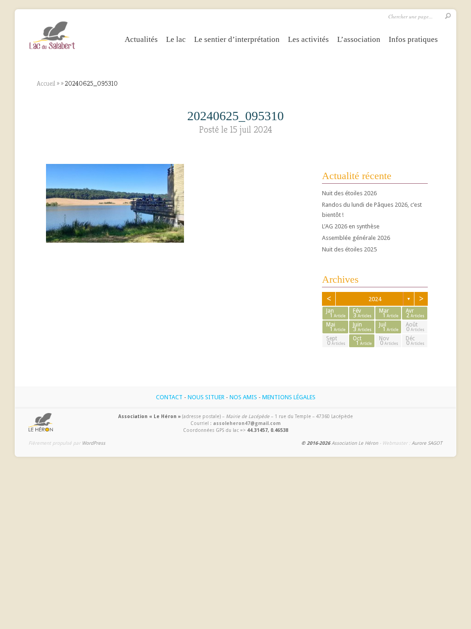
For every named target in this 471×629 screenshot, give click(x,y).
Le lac (176, 39)
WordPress (93, 443)
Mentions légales (289, 397)
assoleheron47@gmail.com (247, 423)
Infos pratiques (413, 39)
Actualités (141, 39)
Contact (169, 397)
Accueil (46, 83)
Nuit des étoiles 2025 (349, 249)
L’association (358, 39)
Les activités (308, 39)
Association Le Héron (355, 443)
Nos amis (243, 397)
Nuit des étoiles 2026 (349, 193)
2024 (374, 299)
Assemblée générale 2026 (356, 237)
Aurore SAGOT (427, 443)
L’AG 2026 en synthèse (350, 226)
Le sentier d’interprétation (237, 39)
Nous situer (206, 397)
